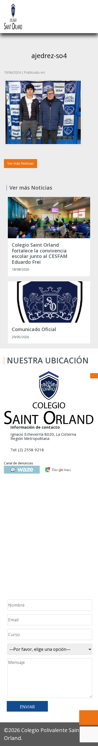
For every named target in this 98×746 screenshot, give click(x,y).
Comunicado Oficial (34, 329)
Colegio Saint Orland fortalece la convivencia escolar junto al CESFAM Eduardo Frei (39, 253)
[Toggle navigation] (90, 16)
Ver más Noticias (20, 163)
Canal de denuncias (18, 463)
